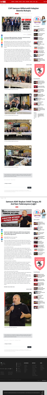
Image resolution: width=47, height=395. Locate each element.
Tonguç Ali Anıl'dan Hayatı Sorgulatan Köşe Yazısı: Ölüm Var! (41, 51)
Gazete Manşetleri (35, 375)
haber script (1, 380)
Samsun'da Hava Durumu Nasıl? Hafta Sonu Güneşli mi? (41, 47)
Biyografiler (42, 367)
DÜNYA (24, 1)
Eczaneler (33, 368)
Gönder (29, 187)
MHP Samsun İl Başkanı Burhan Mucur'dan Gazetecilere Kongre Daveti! (41, 43)
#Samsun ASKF (6, 340)
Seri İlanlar (33, 373)
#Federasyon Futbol (17, 340)
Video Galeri (19, 364)
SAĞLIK (31, 1)
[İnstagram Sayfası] (4, 368)
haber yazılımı (23, 379)
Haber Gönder (10, 374)
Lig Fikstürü (34, 369)
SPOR (34, 1)
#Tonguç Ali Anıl (11, 340)
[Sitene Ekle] (12, 368)
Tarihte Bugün (34, 370)
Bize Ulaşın (19, 371)
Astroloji (41, 369)
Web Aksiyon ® (44, 380)
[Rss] (9, 368)
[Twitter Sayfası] (2, 368)
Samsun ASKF (6, 237)
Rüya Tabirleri (42, 368)
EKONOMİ (27, 1)
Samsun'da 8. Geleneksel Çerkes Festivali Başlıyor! (41, 38)
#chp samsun (8, 179)
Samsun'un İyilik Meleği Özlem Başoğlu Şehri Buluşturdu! (41, 95)
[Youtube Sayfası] (5, 368)
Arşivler (18, 368)
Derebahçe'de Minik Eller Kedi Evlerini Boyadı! (41, 55)
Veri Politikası (2, 374)
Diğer (37, 1)
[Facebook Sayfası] (0, 368)
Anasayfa (2, 4)
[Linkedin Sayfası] (7, 368)
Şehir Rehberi (34, 374)
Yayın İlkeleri (2, 373)
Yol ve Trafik (34, 366)
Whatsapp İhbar (10, 373)
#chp (5, 179)
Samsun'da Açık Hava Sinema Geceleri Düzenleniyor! (41, 34)
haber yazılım (35, 379)
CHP (5, 41)
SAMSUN (12, 1)
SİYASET (20, 1)
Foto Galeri (19, 363)
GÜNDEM (16, 1)
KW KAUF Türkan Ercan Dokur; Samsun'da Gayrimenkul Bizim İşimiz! (41, 103)
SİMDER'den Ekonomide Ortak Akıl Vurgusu (41, 99)
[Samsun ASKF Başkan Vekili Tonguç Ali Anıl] (17, 309)
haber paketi (27, 379)
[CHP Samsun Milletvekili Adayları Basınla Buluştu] (16, 24)
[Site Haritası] (10, 368)
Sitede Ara (41, 365)
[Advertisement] (23, 388)
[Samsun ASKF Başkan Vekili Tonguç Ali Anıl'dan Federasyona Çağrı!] (16, 218)
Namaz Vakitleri (34, 367)
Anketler (41, 366)
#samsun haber (13, 179)
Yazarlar (18, 366)
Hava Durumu (34, 365)
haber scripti (31, 379)
